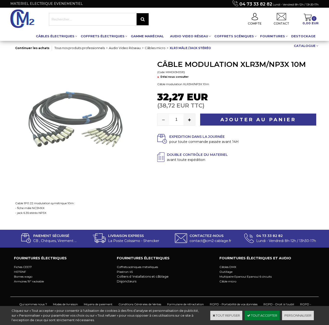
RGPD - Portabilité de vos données (233, 304)
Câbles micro (155, 48)
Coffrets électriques (103, 36)
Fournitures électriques (40, 258)
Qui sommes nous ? (33, 304)
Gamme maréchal (147, 36)
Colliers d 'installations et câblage (143, 276)
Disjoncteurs (126, 281)
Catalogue (305, 46)
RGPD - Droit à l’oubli (278, 304)
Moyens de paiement (98, 304)
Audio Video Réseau (189, 36)
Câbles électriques (55, 36)
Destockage (303, 36)
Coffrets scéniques (234, 36)
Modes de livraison (65, 304)
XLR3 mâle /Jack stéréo (190, 48)
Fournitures (272, 36)
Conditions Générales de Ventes (139, 304)
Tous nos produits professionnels (79, 48)
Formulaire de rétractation (185, 304)
